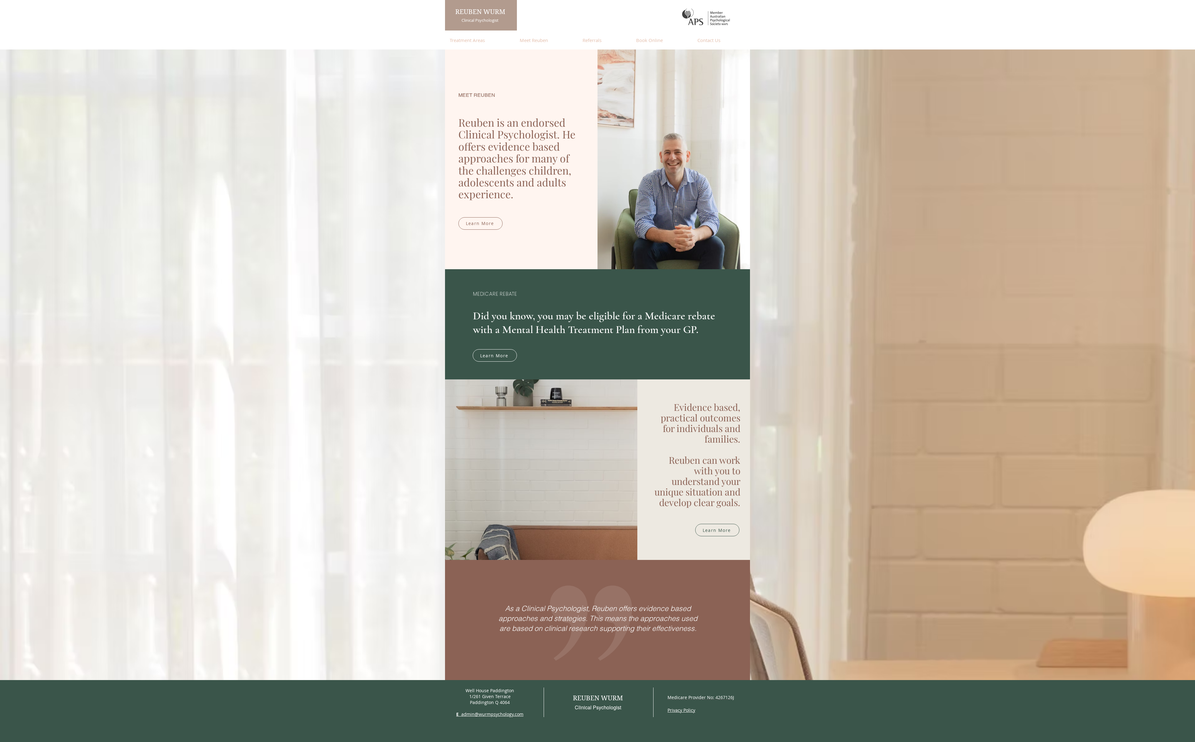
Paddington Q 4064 (490, 702)
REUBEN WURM (480, 12)
